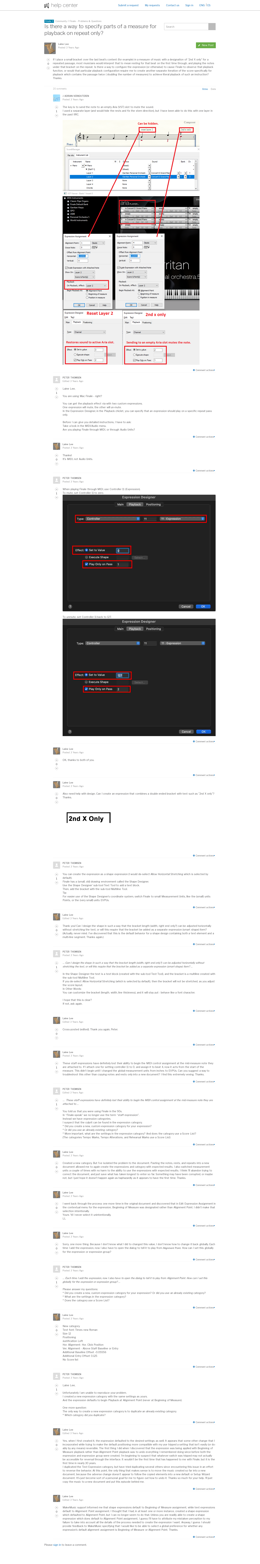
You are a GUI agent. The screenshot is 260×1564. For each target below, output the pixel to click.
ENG (202, 5)
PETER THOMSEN (72, 377)
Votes (205, 89)
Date (213, 89)
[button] (48, 59)
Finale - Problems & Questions (85, 21)
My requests (152, 5)
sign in (57, 1544)
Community (61, 21)
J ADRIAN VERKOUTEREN (76, 96)
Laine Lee (63, 44)
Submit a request (128, 5)
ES (208, 5)
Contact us (172, 5)
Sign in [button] (189, 5)
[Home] (61, 5)
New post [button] (208, 45)
